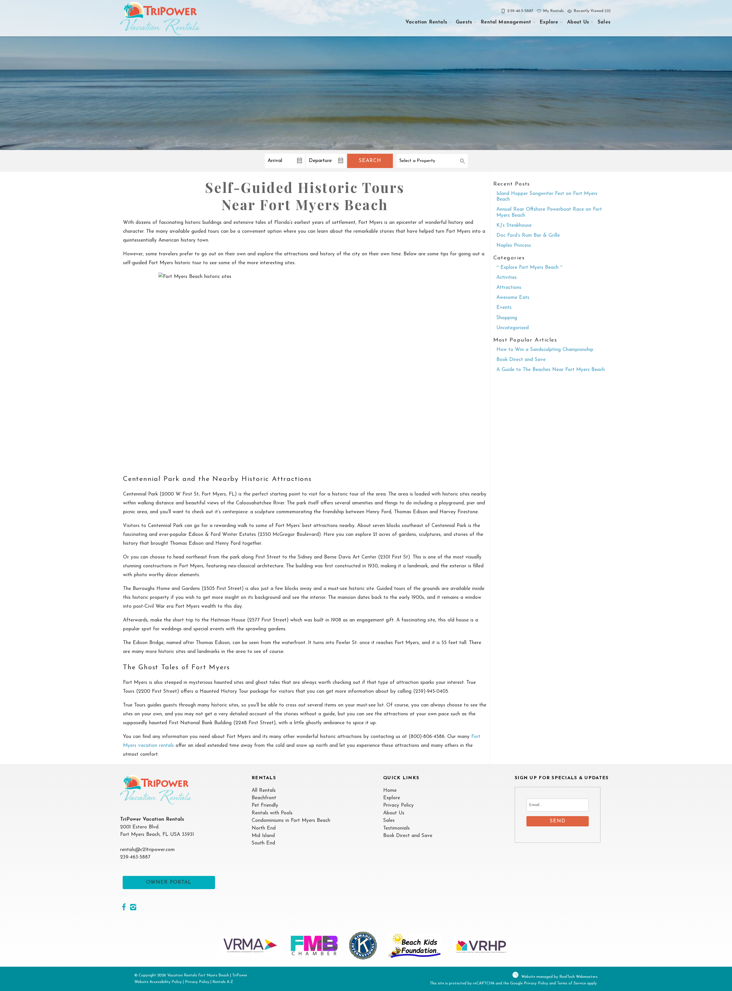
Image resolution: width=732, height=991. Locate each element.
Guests (464, 22)
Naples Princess (513, 245)
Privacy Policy (398, 805)
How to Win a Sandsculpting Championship (544, 349)
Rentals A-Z (222, 982)
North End (264, 828)
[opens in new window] (123, 908)
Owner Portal (168, 882)
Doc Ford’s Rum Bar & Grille (528, 235)
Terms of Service (571, 983)
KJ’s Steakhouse (514, 225)
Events (504, 307)
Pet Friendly (265, 805)
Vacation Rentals (426, 22)
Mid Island (263, 835)
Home (390, 790)
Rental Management (506, 22)
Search (370, 160)
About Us (578, 22)
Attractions (508, 287)
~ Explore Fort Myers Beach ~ (529, 267)
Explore (549, 22)
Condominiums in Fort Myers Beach (291, 820)
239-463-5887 (135, 857)
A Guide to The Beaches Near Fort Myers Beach (550, 369)
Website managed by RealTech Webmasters (559, 977)
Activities (506, 277)
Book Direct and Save (521, 359)
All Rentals (264, 790)
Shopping (506, 317)
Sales (604, 22)
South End (263, 843)
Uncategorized (512, 327)
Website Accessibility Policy (158, 982)
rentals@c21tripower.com (147, 849)
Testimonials (396, 828)
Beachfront (264, 797)
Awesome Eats (512, 297)
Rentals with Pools (272, 813)
